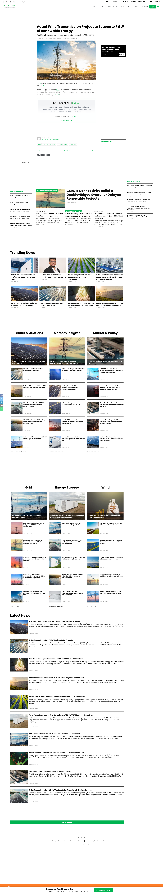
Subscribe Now (103, 890)
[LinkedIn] (14, 2)
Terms (113, 841)
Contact (73, 841)
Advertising (52, 841)
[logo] (9, 6)
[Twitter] (10, 2)
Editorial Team (63, 841)
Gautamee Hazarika (55, 38)
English (24, 2)
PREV (39, 150)
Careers (80, 841)
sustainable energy (62, 144)
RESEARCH (126, 2)
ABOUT (150, 2)
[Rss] (6, 2)
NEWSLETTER (141, 2)
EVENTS (133, 2)
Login (152, 7)
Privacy (105, 841)
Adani (39, 144)
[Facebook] (3, 2)
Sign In (75, 116)
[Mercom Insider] (116, 2)
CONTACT (157, 2)
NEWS (108, 2)
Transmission (73, 144)
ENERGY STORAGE (112, 7)
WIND (122, 7)
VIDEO (136, 7)
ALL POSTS (67, 150)
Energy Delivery (51, 144)
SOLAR (95, 7)
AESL (44, 144)
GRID (101, 7)
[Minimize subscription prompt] (159, 889)
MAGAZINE (144, 7)
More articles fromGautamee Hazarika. (51, 139)
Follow (39, 83)
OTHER (129, 7)
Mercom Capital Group (93, 841)
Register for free (66, 120)
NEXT (93, 150)
